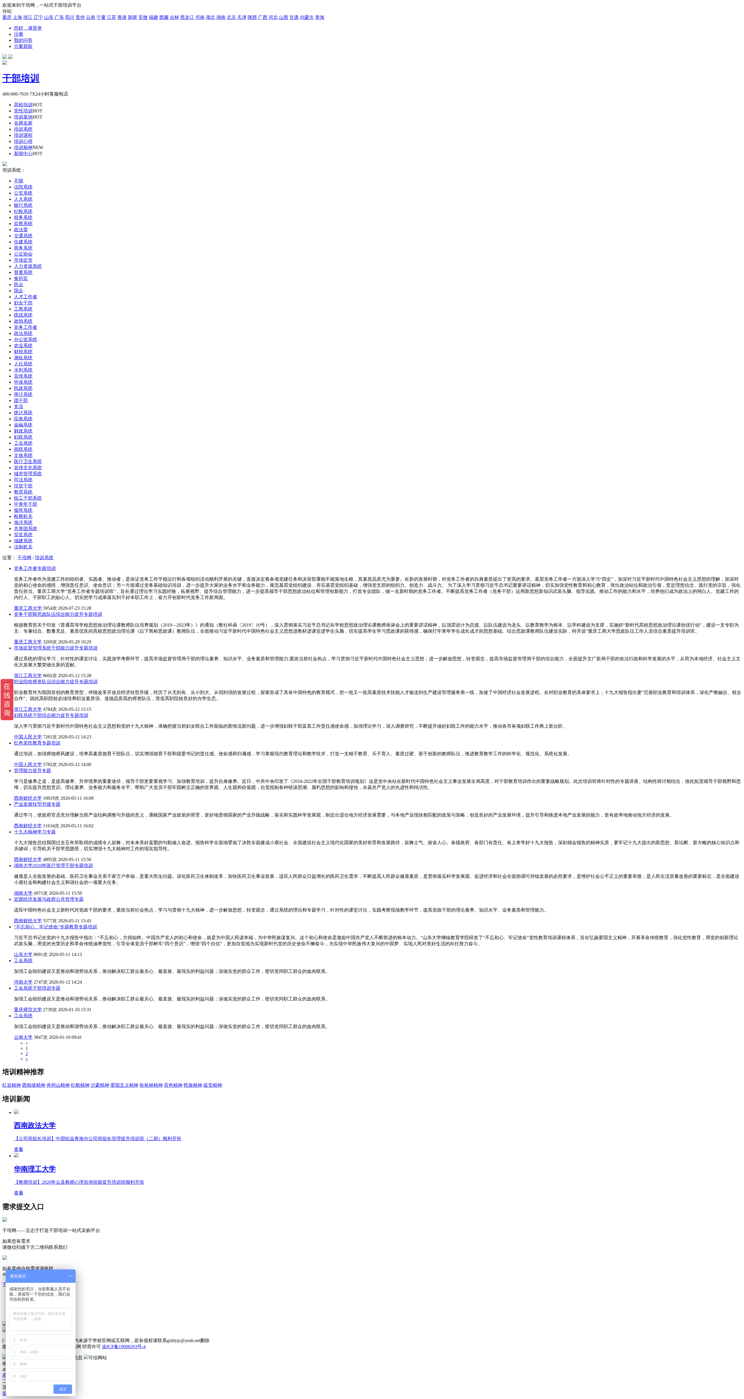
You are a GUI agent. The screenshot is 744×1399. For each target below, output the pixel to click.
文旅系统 (23, 455)
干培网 (24, 557)
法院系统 (23, 186)
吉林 (174, 17)
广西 (262, 17)
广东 (59, 17)
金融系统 (23, 424)
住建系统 (23, 241)
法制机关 (23, 546)
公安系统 (23, 193)
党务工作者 (25, 327)
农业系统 (23, 345)
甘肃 (294, 17)
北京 (231, 17)
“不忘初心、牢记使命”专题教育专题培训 (55, 926)
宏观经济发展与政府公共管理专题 (49, 899)
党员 (18, 406)
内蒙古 (307, 17)
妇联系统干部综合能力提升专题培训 (51, 715)
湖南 (221, 17)
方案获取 (23, 46)
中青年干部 (25, 504)
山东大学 (23, 954)
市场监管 (23, 260)
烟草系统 (23, 510)
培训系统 (44, 557)
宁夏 (101, 17)
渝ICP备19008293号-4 (124, 1346)
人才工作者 (25, 296)
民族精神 (193, 1085)
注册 (18, 34)
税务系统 (23, 217)
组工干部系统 (28, 498)
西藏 (164, 17)
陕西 (252, 17)
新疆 (132, 17)
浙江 (28, 17)
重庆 (7, 17)
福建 (153, 17)
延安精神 (212, 1085)
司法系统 (23, 479)
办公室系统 (25, 339)
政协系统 (23, 321)
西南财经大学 (28, 798)
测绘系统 (23, 357)
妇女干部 (23, 302)
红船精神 (80, 1085)
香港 (122, 17)
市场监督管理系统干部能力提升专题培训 (56, 647)
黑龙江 (187, 17)
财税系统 (23, 351)
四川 (69, 17)
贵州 (80, 17)
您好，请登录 (28, 28)
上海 (17, 17)
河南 (200, 17)
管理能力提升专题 (32, 770)
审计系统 (23, 394)
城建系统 (23, 540)
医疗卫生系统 (28, 461)
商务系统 (23, 247)
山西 (283, 17)
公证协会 (23, 254)
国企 (18, 290)
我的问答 (23, 40)
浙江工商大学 (28, 675)
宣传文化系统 (28, 467)
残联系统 (23, 449)
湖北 (210, 17)
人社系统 (23, 363)
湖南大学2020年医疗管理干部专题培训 (53, 865)
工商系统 (23, 308)
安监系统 (23, 534)
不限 (18, 180)
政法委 (21, 229)
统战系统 (23, 315)
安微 (143, 17)
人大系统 (23, 199)
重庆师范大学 (28, 1009)
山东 (48, 17)
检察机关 (23, 516)
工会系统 (23, 443)
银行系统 (23, 205)
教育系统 (23, 491)
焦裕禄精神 (151, 1085)
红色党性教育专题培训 (37, 742)
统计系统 (23, 412)
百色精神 (173, 1085)
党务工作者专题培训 (35, 568)
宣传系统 (23, 376)
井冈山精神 (58, 1085)
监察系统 (23, 223)
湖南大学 (23, 893)
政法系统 (23, 333)
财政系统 (23, 430)
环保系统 (23, 382)
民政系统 (23, 388)
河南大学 (23, 982)
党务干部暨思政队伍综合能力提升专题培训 (58, 614)
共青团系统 (25, 528)
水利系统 (23, 369)
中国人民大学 (28, 736)
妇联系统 (23, 437)
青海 (319, 17)
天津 (241, 17)
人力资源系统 (28, 266)
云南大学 (23, 1037)
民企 (18, 284)
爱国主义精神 (124, 1085)
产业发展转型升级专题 (37, 804)
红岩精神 (11, 1085)
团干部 (21, 400)
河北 (273, 17)
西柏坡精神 (33, 1085)
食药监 (21, 278)
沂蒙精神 (100, 1085)
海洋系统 (23, 522)
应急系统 (23, 418)
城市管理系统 (28, 473)
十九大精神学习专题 (35, 831)
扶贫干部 (23, 485)
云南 (90, 17)
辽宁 (38, 17)
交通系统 (23, 235)
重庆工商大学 (28, 608)
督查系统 (23, 272)
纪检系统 (23, 211)
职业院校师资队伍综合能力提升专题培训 (56, 681)
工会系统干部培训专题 (37, 988)
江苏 (111, 17)
